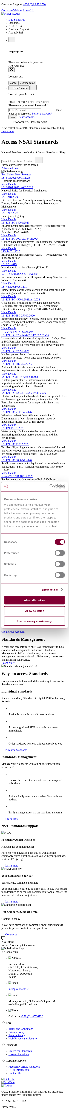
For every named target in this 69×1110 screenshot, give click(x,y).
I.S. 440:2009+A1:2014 (14, 286)
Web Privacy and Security (23, 1038)
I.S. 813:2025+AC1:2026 (15, 177)
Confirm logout (27, 83)
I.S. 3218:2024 (9, 196)
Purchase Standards (16, 749)
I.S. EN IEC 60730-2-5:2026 (17, 363)
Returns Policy (16, 1035)
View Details (8, 184)
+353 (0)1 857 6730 (34, 4)
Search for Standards (20, 1050)
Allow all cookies (34, 600)
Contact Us (14, 1073)
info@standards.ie (18, 988)
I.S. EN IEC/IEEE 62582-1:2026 (20, 376)
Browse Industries (18, 1054)
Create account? (26, 116)
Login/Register (20, 88)
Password (35, 109)
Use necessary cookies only (34, 621)
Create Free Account (12, 631)
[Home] (10, 13)
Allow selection (34, 610)
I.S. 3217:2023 (9, 212)
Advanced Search (11, 168)
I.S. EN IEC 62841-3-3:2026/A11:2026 (23, 392)
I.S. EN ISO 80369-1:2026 (16, 460)
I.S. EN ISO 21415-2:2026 (16, 412)
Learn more (7, 131)
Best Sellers (8, 174)
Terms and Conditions (20, 1028)
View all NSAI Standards (19, 331)
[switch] (60, 553)
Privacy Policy (16, 1032)
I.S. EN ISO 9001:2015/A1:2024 (20, 238)
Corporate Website (11, 10)
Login (12, 117)
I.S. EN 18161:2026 (12, 428)
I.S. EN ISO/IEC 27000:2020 (18, 315)
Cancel (13, 83)
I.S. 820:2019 (9, 264)
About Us (28, 10)
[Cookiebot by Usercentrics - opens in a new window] (49, 486)
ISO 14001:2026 (10, 251)
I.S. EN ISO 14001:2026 (15, 222)
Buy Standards (16, 19)
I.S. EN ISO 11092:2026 (15, 444)
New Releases (23, 174)
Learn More (8, 662)
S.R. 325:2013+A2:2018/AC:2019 (20, 273)
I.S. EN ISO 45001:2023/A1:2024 (20, 299)
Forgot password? (42, 113)
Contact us (11, 934)
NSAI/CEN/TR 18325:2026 (17, 476)
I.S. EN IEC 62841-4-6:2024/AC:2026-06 (25, 335)
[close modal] (11, 69)
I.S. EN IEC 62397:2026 (15, 351)
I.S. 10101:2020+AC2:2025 (17, 187)
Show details (50, 589)
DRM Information (18, 1069)
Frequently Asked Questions (24, 1066)
